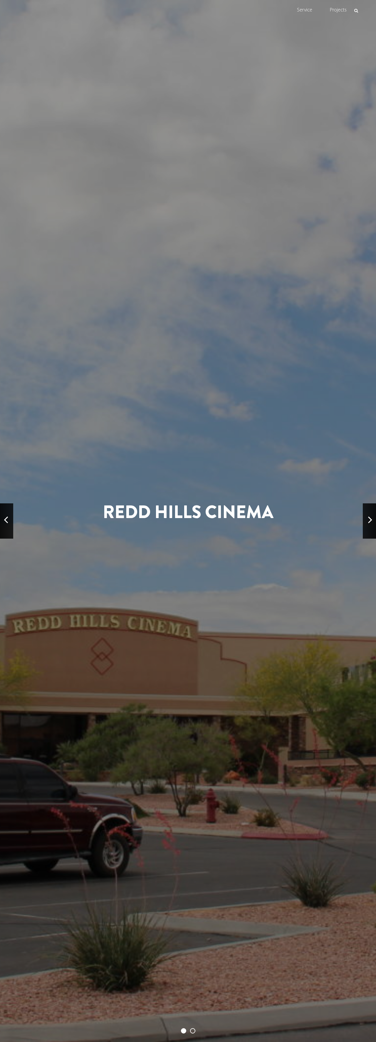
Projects (338, 10)
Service (304, 10)
